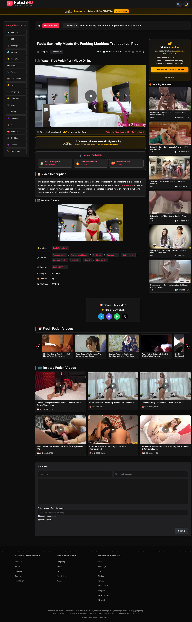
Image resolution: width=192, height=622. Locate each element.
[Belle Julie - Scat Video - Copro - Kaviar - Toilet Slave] (170, 202)
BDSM (17, 566)
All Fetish (101, 600)
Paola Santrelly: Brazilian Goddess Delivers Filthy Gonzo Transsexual (59, 403)
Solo (86, 260)
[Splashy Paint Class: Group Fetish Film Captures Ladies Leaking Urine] (170, 237)
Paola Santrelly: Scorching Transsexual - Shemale (111, 402)
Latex (100, 562)
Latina (74, 260)
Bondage (18, 571)
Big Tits (96, 255)
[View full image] (90, 222)
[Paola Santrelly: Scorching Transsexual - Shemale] (113, 386)
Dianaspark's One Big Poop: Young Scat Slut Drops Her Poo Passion (169, 286)
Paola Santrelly (59, 248)
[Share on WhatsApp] (117, 316)
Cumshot (110, 255)
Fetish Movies (103, 595)
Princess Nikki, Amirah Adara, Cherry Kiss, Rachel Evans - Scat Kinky (168, 114)
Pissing (101, 576)
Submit (181, 531)
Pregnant (102, 590)
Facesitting (61, 576)
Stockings (102, 566)
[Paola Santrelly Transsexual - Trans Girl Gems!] (165, 386)
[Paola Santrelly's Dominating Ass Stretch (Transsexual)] (113, 429)
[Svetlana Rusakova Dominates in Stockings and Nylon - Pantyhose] (123, 343)
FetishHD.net (50, 25)
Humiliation (19, 581)
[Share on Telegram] (101, 316)
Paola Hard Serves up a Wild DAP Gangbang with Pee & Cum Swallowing (165, 447)
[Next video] (187, 346)
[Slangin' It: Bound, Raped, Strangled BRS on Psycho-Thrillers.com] (57, 343)
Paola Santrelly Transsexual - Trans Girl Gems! (162, 402)
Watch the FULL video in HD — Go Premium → (125, 132)
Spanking (18, 576)
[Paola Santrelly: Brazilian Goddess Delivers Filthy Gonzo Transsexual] (60, 386)
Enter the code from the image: (51, 508)
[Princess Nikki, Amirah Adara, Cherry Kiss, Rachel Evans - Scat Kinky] (170, 99)
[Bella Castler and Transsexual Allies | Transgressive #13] (60, 429)
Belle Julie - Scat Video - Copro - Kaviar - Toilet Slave (168, 217)
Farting (101, 581)
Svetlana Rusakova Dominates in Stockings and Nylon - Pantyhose (121, 355)
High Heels (127, 255)
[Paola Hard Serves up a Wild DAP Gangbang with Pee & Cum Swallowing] (165, 429)
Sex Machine (58, 260)
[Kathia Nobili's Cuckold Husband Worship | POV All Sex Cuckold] (170, 133)
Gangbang (61, 562)
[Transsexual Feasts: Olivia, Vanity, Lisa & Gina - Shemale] (170, 167)
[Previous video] (38, 346)
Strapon (60, 566)
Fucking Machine (78, 255)
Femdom (18, 562)
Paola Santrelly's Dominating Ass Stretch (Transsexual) (107, 447)
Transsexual (70, 25)
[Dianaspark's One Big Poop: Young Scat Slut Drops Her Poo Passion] (170, 271)
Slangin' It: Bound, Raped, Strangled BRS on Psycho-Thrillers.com (56, 355)
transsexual (127, 185)
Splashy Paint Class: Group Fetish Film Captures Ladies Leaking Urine (168, 252)
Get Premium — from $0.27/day (170, 70)
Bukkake (60, 581)
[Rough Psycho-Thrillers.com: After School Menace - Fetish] (90, 343)
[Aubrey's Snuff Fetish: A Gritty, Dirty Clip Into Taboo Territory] (156, 343)
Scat (100, 571)
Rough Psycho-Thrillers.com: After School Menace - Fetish (89, 355)
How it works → (170, 77)
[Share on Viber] (109, 316)
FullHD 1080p (58, 267)
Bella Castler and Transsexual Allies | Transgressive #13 (60, 447)
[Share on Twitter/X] (125, 316)
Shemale (99, 260)
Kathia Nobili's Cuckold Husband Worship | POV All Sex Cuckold (169, 148)
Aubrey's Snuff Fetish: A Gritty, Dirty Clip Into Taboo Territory (155, 355)
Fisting (59, 571)
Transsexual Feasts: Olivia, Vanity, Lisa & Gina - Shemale (167, 183)
